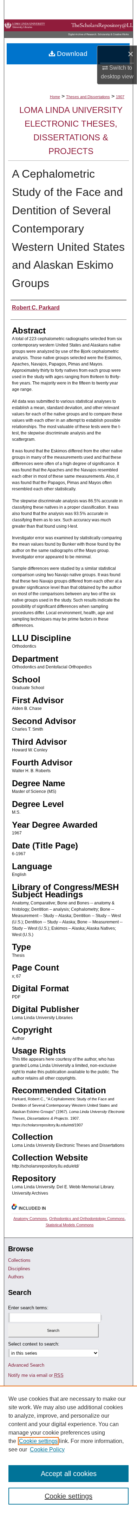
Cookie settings (38, 1441)
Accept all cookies (69, 1473)
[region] (68, 1449)
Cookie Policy (47, 1449)
